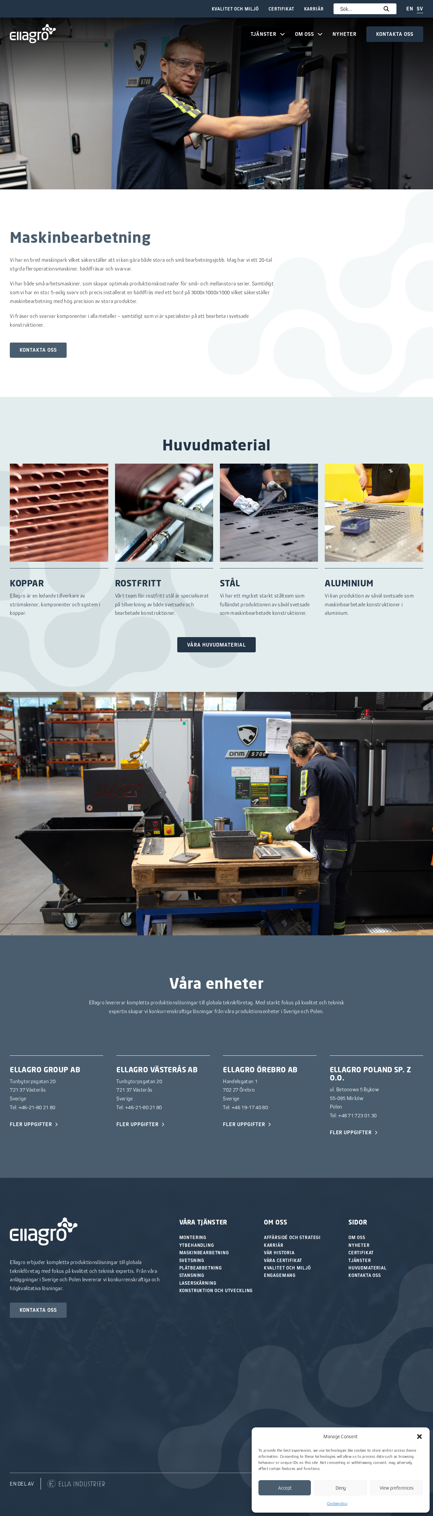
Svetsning (192, 1260)
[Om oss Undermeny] (320, 34)
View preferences (396, 1488)
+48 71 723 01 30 (357, 1115)
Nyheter (345, 34)
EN (409, 8)
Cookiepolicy (337, 1503)
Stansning (192, 1275)
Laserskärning (197, 1283)
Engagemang (280, 1275)
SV (420, 8)
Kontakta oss (394, 34)
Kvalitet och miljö (235, 8)
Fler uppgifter (31, 1124)
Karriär (314, 8)
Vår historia (279, 1252)
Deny (341, 1488)
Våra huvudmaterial (216, 645)
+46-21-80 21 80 (37, 1107)
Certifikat (281, 8)
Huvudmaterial (367, 1267)
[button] (419, 1436)
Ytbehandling (196, 1245)
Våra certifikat (283, 1260)
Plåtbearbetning (200, 1267)
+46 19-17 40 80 (250, 1107)
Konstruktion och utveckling (216, 1290)
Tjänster (263, 34)
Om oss (304, 34)
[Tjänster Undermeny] (282, 34)
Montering (193, 1237)
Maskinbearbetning (204, 1252)
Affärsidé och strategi (292, 1237)
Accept (285, 1488)
